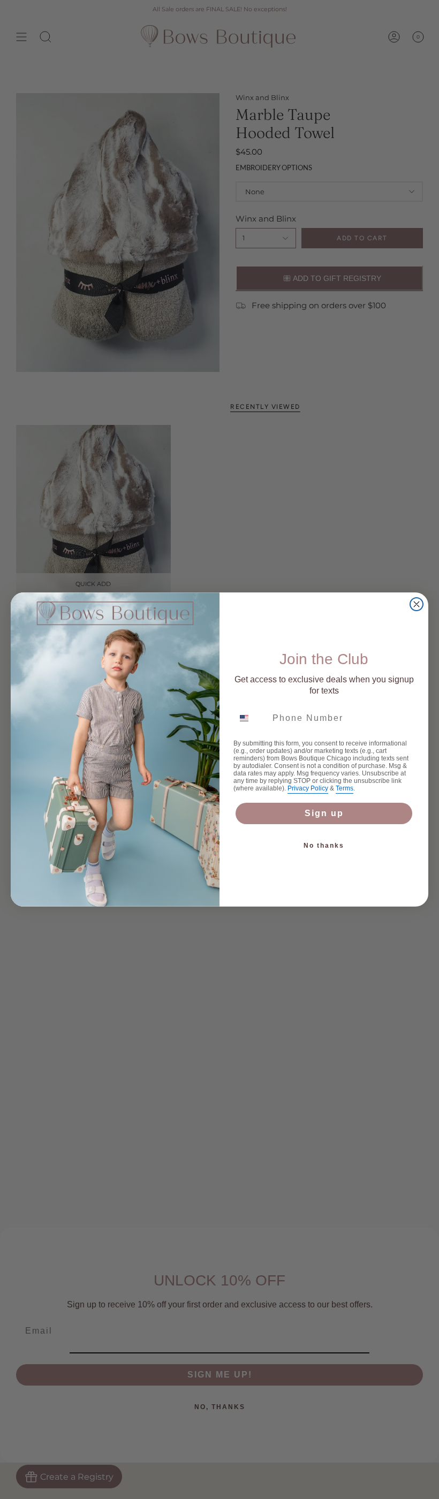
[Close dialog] (416, 604)
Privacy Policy (307, 788)
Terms (344, 788)
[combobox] (250, 718)
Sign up (324, 813)
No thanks (324, 845)
